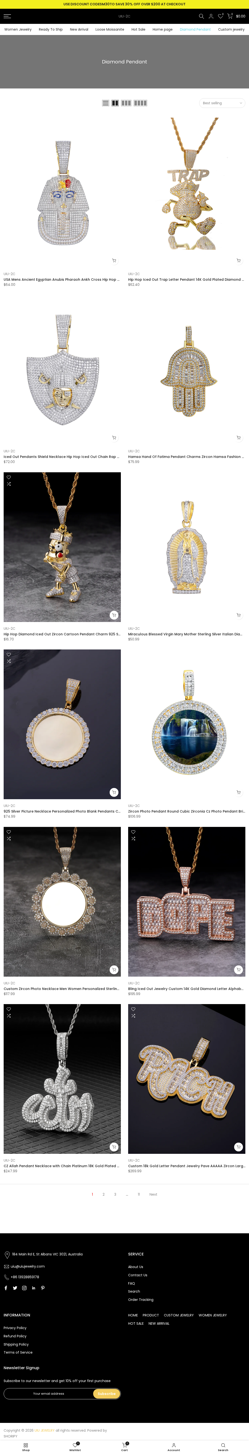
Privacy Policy (15, 1327)
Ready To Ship (51, 29)
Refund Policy (15, 1336)
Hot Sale (138, 29)
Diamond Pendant (195, 29)
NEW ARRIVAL (159, 1323)
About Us (135, 1266)
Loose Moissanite (110, 29)
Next (153, 1194)
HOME (133, 1315)
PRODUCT (151, 1315)
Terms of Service (18, 1352)
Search (134, 1291)
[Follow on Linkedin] (33, 1288)
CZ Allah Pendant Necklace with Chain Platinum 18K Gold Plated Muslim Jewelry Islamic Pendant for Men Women (103, 1166)
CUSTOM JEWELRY (179, 1315)
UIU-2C (124, 16)
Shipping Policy (16, 1344)
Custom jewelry (231, 29)
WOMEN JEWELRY (213, 1315)
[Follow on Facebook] (6, 1288)
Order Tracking (140, 1299)
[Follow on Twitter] (15, 1288)
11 (139, 1194)
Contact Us (137, 1275)
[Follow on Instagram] (24, 1288)
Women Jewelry (18, 29)
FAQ (131, 1283)
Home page (163, 29)
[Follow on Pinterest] (43, 1288)
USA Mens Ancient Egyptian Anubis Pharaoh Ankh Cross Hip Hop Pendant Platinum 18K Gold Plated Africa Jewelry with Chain (113, 279)
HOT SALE (136, 1323)
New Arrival (79, 29)
